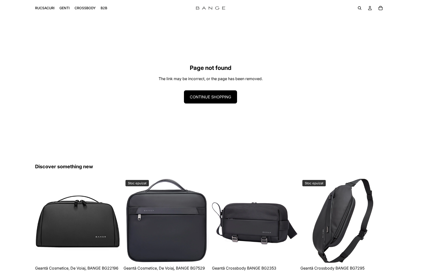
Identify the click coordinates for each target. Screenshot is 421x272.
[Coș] (380, 8)
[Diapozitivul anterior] (42, 220)
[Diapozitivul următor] (113, 220)
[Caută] (359, 8)
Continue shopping (210, 96)
